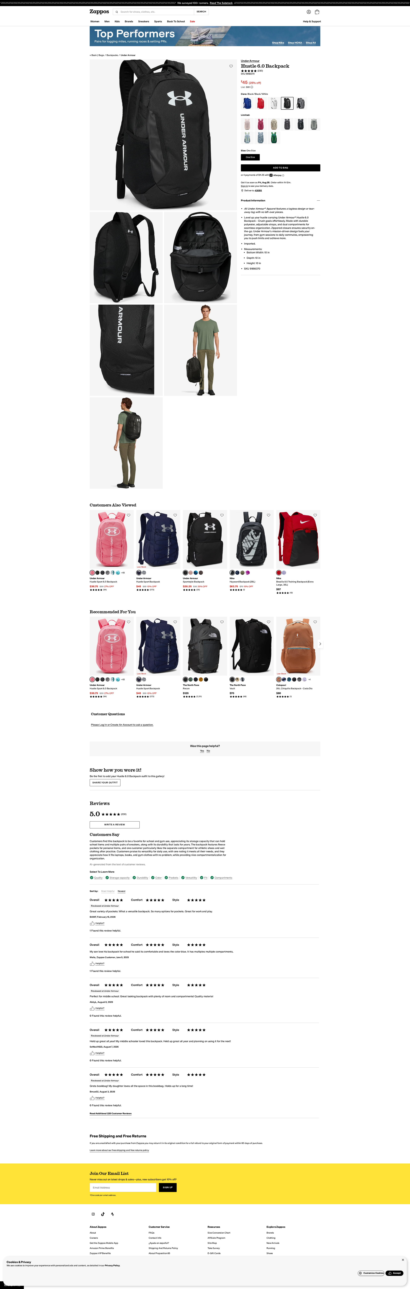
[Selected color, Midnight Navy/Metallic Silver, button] (138, 572)
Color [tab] (158, 877)
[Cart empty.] (317, 12)
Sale (192, 21)
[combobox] (156, 11)
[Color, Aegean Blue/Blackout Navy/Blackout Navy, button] (195, 572)
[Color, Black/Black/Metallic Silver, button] (97, 572)
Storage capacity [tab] (120, 877)
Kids (117, 21)
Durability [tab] (142, 877)
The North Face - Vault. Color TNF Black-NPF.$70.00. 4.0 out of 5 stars (252, 657)
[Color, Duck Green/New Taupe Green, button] (190, 679)
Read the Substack (221, 2)
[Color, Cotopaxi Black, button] (294, 679)
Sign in (244, 186)
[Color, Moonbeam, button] (304, 679)
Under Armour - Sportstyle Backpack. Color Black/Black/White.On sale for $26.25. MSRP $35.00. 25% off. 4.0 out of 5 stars (205, 550)
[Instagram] (93, 1214)
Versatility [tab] (191, 877)
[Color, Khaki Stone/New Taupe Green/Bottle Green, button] (237, 679)
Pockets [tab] (173, 877)
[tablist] (161, 877)
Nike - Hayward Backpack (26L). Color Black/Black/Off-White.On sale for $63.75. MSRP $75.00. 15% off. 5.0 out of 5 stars (252, 550)
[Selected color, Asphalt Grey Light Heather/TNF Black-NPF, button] (185, 679)
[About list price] (251, 87)
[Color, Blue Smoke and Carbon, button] (284, 679)
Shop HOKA (295, 42)
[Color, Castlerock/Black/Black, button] (107, 572)
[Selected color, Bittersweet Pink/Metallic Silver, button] (92, 572)
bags (101, 55)
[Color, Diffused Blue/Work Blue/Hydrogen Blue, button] (237, 572)
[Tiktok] (102, 1214)
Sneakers (143, 21)
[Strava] (112, 1214)
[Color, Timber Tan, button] (200, 679)
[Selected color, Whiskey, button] (278, 679)
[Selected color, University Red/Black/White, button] (278, 572)
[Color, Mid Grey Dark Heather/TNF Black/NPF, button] (242, 679)
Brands (129, 21)
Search (201, 11)
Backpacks (112, 55)
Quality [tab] (98, 877)
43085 (258, 190)
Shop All (311, 42)
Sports (158, 21)
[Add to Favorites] (128, 515)
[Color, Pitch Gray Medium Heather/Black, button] (144, 572)
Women (94, 21)
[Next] (320, 644)
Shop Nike (278, 42)
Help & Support (312, 21)
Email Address (101, 1187)
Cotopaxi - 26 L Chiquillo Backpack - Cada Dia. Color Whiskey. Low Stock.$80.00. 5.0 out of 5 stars (298, 657)
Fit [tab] (205, 877)
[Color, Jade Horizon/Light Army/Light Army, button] (242, 572)
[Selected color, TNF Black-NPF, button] (232, 679)
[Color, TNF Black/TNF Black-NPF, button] (206, 679)
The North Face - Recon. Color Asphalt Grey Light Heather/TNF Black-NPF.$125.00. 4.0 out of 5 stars (205, 657)
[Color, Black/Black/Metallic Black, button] (102, 572)
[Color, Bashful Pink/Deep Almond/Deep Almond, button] (190, 572)
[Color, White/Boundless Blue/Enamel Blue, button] (112, 572)
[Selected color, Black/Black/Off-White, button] (232, 572)
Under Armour (128, 55)
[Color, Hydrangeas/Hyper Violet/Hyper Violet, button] (247, 572)
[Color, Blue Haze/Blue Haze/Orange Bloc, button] (117, 572)
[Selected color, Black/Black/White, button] (185, 572)
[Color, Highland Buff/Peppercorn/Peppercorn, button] (200, 572)
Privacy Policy (112, 1265)
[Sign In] (309, 12)
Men (107, 21)
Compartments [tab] (223, 877)
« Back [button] (93, 55)
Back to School (176, 21)
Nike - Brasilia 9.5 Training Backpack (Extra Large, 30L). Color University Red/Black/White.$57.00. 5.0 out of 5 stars (298, 552)
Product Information (253, 200)
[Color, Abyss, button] (289, 679)
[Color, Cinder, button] (299, 679)
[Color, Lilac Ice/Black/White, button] (284, 572)
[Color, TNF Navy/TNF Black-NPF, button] (195, 679)
